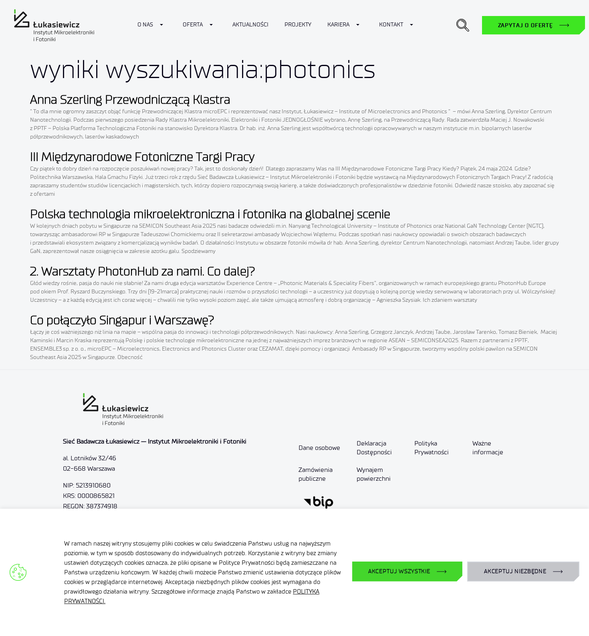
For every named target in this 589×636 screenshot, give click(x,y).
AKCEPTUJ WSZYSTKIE (399, 571)
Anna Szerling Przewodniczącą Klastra (130, 99)
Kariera (338, 24)
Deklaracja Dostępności (374, 447)
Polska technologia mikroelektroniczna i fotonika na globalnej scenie (210, 214)
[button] (462, 25)
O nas (145, 24)
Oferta (193, 24)
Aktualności (250, 24)
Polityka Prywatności (431, 447)
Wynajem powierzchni (374, 474)
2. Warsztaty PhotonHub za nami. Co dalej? (142, 271)
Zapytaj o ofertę (525, 25)
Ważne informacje (487, 447)
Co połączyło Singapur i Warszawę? (122, 320)
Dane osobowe (319, 447)
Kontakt (391, 24)
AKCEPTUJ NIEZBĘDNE (515, 571)
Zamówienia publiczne (316, 474)
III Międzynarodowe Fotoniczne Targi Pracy (142, 156)
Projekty (297, 24)
